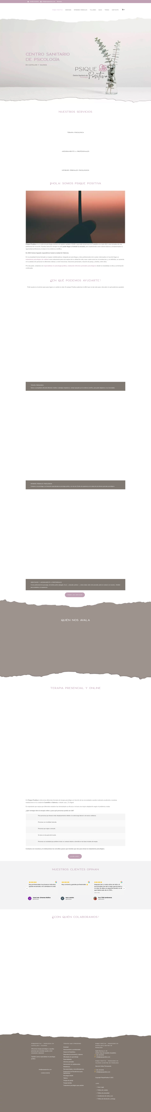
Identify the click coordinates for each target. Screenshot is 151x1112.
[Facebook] (41, 1065)
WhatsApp (59, 1)
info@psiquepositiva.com (48, 1)
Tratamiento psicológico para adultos (73, 1085)
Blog (100, 9)
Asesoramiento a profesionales (71, 1049)
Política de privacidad (103, 1093)
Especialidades (67, 1059)
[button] (124, 888)
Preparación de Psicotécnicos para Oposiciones (73, 1072)
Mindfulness (66, 1066)
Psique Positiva (57, 9)
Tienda (107, 9)
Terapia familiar (67, 1083)
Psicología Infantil (68, 1075)
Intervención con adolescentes (71, 1064)
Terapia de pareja (68, 1080)
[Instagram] (46, 1065)
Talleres (93, 9)
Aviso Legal (100, 1087)
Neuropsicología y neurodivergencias (73, 1069)
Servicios (68, 9)
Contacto (115, 9)
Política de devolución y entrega (106, 1098)
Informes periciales (80, 9)
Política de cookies (102, 1090)
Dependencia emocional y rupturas (73, 1054)
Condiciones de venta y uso (105, 1096)
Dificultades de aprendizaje (70, 1057)
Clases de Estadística (69, 1052)
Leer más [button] (64, 893)
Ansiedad (66, 1047)
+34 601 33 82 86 (34, 1)
